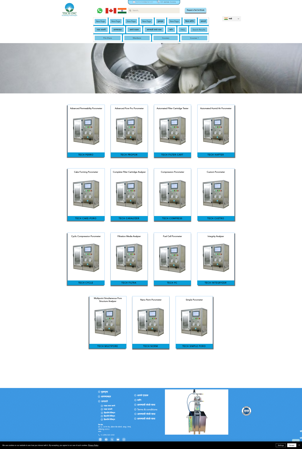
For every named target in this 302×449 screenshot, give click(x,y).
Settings (281, 445)
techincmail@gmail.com (144, 2)
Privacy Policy (93, 445)
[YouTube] (118, 439)
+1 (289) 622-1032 (108, 435)
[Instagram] (124, 439)
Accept (291, 445)
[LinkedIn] (100, 439)
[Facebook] (106, 439)
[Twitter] (112, 439)
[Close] (299, 445)
